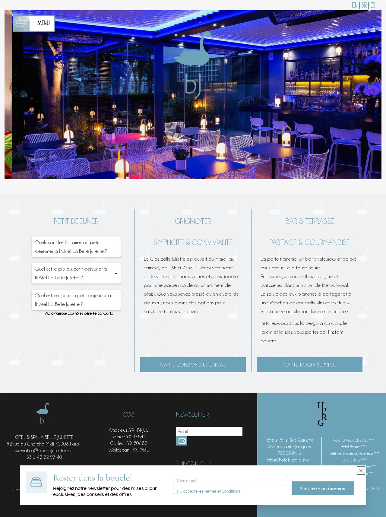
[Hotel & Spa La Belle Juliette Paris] (193, 63)
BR (364, 5)
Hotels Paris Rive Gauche (289, 439)
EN (355, 5)
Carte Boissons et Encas (193, 364)
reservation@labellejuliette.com (43, 450)
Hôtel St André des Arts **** (354, 440)
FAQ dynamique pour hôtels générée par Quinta (78, 313)
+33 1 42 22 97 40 (43, 457)
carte (150, 276)
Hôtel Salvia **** (354, 460)
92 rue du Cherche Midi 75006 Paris (43, 443)
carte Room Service (309, 364)
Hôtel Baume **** (354, 447)
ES (372, 5)
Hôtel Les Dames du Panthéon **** (354, 453)
